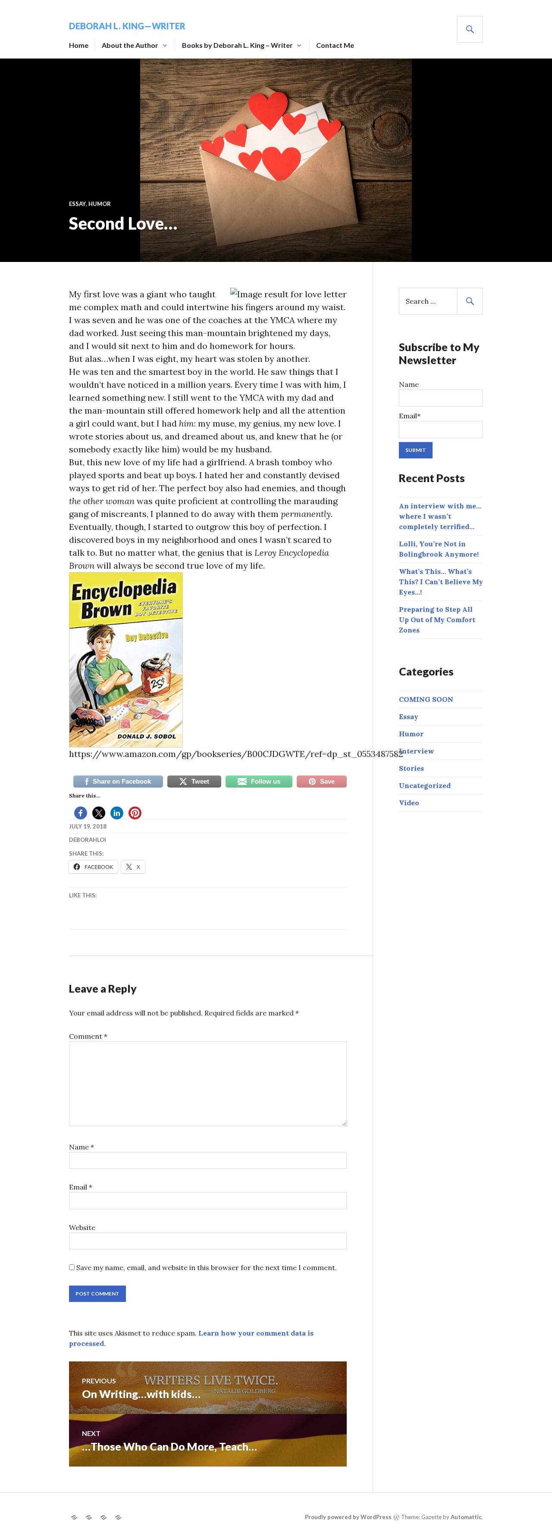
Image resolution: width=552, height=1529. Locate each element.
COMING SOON (426, 699)
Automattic (466, 1516)
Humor (99, 203)
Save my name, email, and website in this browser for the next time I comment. (206, 1267)
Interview (416, 751)
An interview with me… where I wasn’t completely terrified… (440, 516)
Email (80, 1187)
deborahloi (87, 839)
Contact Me (335, 45)
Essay (77, 203)
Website (82, 1227)
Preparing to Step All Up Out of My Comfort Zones (437, 619)
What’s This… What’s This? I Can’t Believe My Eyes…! (441, 581)
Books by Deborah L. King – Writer (237, 45)
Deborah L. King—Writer (127, 26)
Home (78, 45)
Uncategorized (425, 785)
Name (81, 1147)
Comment (88, 1036)
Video (409, 802)
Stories (411, 768)
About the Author (130, 45)
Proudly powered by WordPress (348, 1516)
